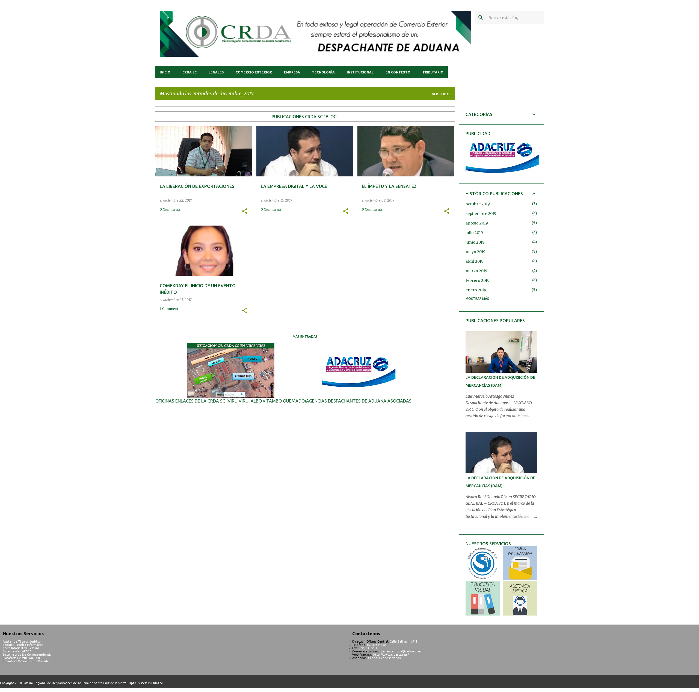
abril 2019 (475, 261)
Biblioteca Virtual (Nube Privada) (26, 661)
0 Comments (170, 209)
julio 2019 (474, 232)
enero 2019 (476, 290)
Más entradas (305, 336)
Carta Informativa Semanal (21, 648)
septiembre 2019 (481, 213)
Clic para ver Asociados (384, 658)
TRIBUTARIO (432, 72)
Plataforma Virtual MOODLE (22, 658)
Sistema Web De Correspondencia (27, 654)
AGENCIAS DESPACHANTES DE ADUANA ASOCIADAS (358, 400)
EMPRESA (292, 72)
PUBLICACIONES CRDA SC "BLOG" (305, 116)
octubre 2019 (478, 204)
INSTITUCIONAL (360, 72)
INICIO (165, 72)
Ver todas (441, 94)
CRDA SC (189, 72)
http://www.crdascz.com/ (391, 654)
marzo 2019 (476, 270)
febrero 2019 (478, 280)
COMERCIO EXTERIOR (254, 72)
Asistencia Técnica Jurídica (22, 641)
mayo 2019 (475, 251)
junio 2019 (475, 242)
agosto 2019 (477, 223)
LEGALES (216, 72)
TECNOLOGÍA (323, 72)
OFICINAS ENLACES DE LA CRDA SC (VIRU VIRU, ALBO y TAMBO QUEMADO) (230, 400)
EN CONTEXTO (398, 72)
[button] (244, 211)
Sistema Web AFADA (17, 651)
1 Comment (169, 309)
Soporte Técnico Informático (23, 644)
